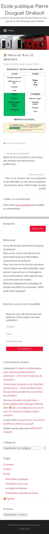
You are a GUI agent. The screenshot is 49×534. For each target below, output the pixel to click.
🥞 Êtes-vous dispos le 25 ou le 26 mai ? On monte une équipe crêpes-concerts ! (23, 411)
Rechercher (9, 224)
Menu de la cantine (16, 143)
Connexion (8, 464)
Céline (36, 64)
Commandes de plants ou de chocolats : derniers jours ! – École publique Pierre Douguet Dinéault (23, 388)
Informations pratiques (16, 479)
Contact (7, 469)
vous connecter (23, 205)
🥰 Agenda (8, 498)
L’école (6, 473)
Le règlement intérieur (16, 488)
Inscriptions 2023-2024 (16, 483)
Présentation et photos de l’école (21, 493)
